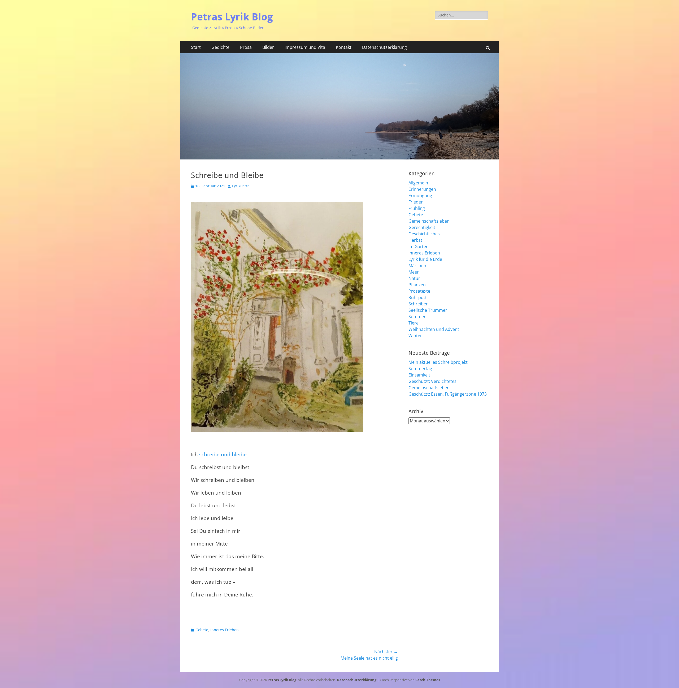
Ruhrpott (417, 297)
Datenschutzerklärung (384, 47)
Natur (414, 278)
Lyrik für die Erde (425, 259)
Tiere (413, 323)
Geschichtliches (424, 234)
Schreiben (418, 304)
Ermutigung (420, 195)
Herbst (415, 240)
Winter (415, 336)
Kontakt (343, 47)
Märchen (417, 266)
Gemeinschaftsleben (429, 221)
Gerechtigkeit (421, 227)
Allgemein (418, 183)
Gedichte (220, 47)
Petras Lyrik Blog (232, 17)
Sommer (417, 316)
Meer (413, 272)
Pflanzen (417, 285)
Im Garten (418, 246)
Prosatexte (419, 291)
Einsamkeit (419, 375)
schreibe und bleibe (223, 454)
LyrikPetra (241, 185)
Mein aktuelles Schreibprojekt (438, 362)
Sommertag (420, 368)
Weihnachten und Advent (433, 329)
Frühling (416, 208)
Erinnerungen (422, 189)
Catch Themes (427, 679)
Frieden (416, 202)
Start (196, 47)
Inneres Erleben (224, 629)
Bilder (268, 47)
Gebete (201, 629)
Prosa (246, 47)
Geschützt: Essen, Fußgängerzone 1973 (447, 394)
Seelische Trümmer (427, 310)
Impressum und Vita (305, 47)
